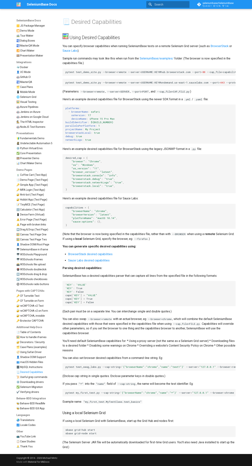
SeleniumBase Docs (28, 20)
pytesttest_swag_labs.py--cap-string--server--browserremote (150, 367)
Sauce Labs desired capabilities (89, 260)
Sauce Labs (70, 50)
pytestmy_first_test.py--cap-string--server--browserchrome (149, 392)
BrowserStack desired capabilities (90, 254)
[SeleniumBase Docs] (18, 4)
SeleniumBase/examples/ (157, 58)
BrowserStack (219, 46)
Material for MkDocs (38, 461)
